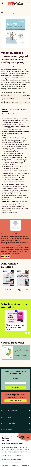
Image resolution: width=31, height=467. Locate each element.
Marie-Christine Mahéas (15, 62)
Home (2, 13)
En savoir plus (5, 256)
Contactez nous (15, 400)
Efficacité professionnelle (17, 64)
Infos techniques (14, 109)
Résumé (4, 109)
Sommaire (24, 109)
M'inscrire (15, 387)
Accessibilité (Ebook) (8, 114)
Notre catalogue (10, 13)
